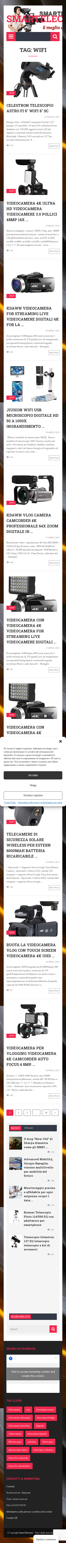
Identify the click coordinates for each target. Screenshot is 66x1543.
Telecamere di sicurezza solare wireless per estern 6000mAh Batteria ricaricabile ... (28, 845)
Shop (11, 93)
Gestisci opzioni (33, 795)
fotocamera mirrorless (19, 1425)
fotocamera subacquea (20, 1417)
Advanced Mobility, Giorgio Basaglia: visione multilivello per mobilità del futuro (38, 1167)
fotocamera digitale (37, 1433)
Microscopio (15, 1441)
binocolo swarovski (18, 1457)
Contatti (10, 1486)
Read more (54, 146)
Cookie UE (11, 1517)
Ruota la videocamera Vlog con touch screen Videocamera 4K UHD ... (31, 950)
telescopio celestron (43, 1449)
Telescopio (47, 1441)
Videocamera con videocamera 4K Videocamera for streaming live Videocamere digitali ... (31, 631)
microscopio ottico (18, 1449)
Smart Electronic (26, 1532)
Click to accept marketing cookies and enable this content (33, 1373)
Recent (15, 1128)
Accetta (33, 775)
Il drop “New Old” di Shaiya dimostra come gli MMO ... (38, 1143)
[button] (60, 741)
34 (46, 1112)
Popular (28, 1128)
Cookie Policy (10, 802)
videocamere (15, 1433)
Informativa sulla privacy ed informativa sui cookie (40, 802)
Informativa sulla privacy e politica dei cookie (29, 1511)
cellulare (31, 1441)
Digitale (40, 1425)
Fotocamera (14, 1409)
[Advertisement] (36, 1284)
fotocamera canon (45, 1409)
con (28, 1409)
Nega (33, 785)
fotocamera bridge (46, 1417)
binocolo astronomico (19, 1466)
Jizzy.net (26, 1492)
